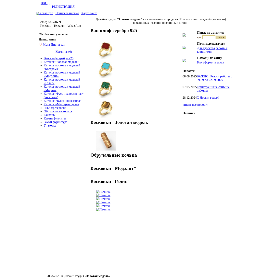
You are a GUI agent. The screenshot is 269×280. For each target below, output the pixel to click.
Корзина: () (64, 51)
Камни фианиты (55, 118)
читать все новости (195, 104)
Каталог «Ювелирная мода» (62, 100)
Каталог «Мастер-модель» (61, 104)
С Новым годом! (208, 97)
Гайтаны (49, 115)
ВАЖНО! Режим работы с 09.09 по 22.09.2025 (214, 78)
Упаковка (50, 125)
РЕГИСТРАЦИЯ (63, 6)
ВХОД (45, 3)
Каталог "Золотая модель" (61, 61)
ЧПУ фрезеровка (55, 107)
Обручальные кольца (58, 111)
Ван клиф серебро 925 (58, 58)
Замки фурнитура (55, 122)
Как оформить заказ (210, 62)
